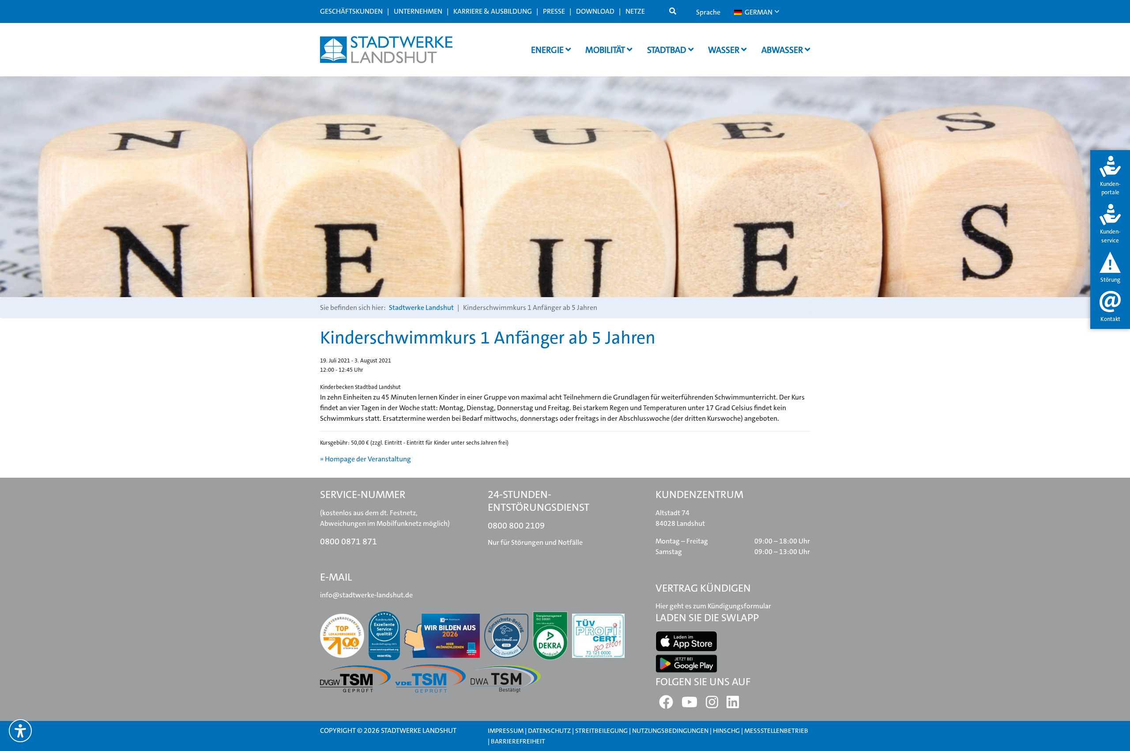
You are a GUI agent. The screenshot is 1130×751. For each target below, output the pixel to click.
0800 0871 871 (348, 541)
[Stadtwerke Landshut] (386, 49)
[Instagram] (712, 704)
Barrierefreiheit (518, 741)
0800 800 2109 (516, 525)
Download (595, 11)
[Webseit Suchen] (672, 11)
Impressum (506, 730)
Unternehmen (418, 11)
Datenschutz (549, 730)
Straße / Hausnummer (447, 324)
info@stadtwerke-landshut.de (366, 595)
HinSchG (726, 730)
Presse (554, 11)
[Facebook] (666, 704)
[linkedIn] (732, 704)
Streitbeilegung (601, 730)
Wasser (724, 50)
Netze (635, 11)
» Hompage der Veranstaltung (365, 459)
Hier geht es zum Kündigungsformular (713, 606)
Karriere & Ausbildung (492, 11)
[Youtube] (689, 704)
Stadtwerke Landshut (421, 307)
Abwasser (783, 50)
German (757, 12)
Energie (548, 50)
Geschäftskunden (351, 11)
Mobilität (606, 50)
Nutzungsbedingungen (671, 730)
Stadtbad (667, 50)
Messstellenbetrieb (776, 730)
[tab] (1110, 176)
